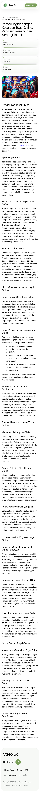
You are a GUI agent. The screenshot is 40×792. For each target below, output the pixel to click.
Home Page (9, 770)
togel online (24, 145)
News (9, 17)
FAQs (27, 770)
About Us (7, 785)
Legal (26, 785)
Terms (20, 785)
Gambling (15, 17)
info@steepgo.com (12, 775)
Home (4, 17)
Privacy (14, 785)
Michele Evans (8, 44)
